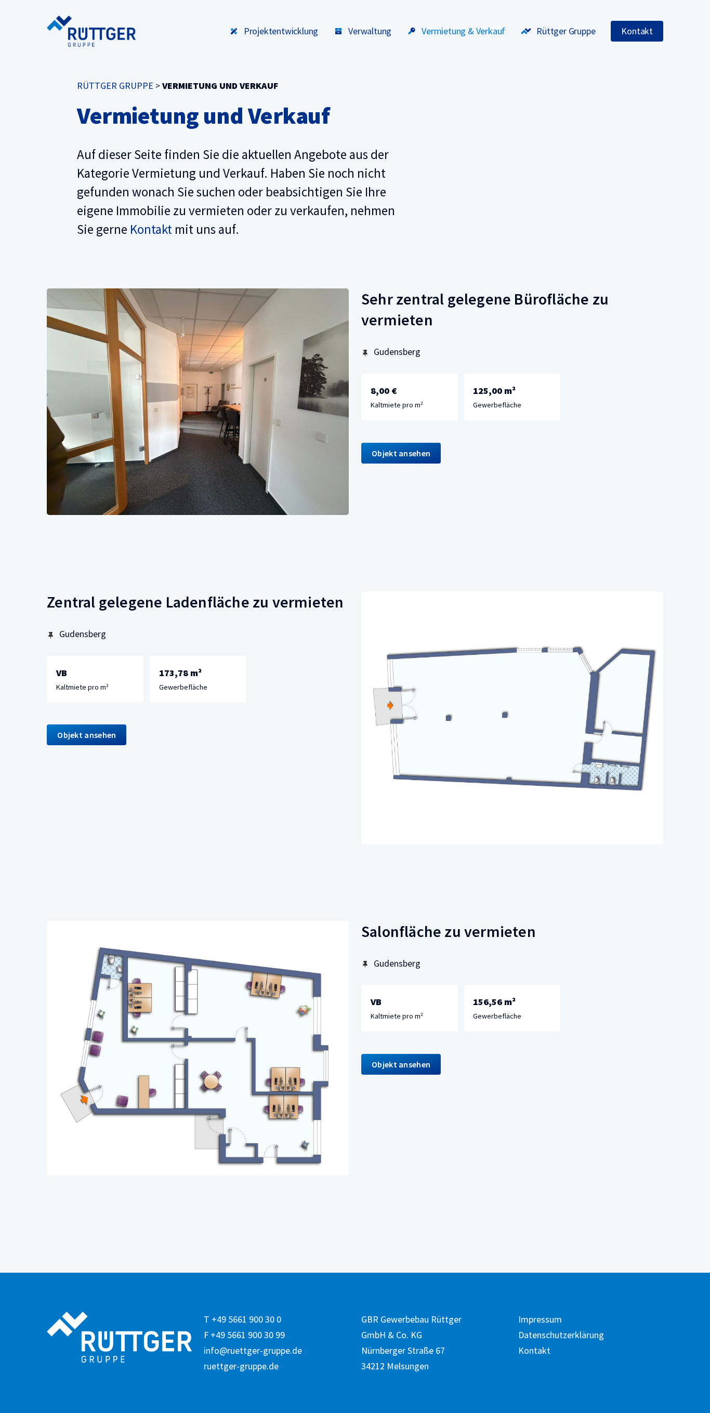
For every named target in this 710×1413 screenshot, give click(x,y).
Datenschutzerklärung (561, 1335)
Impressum (540, 1319)
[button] (401, 453)
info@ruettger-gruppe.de (253, 1350)
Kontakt (151, 229)
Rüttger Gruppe (115, 85)
